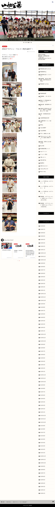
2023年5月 (42, 358)
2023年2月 (42, 368)
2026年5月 (42, 236)
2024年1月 (42, 330)
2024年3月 (42, 324)
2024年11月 (43, 297)
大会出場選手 (43, 127)
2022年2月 (42, 408)
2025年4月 (42, 280)
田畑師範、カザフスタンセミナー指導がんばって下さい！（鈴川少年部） (46, 198)
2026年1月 (42, 249)
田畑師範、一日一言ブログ (45, 97)
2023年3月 (42, 364)
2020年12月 (43, 456)
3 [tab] (26, 42)
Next (53, 26)
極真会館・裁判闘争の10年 (45, 105)
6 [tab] (31, 42)
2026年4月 (42, 239)
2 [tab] (25, 42)
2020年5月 (42, 479)
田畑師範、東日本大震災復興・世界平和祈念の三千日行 (45, 80)
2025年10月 (43, 259)
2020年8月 (42, 469)
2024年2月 (42, 327)
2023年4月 (42, 361)
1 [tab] (23, 42)
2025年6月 (42, 273)
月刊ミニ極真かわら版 (45, 133)
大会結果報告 (43, 130)
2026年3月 (42, 242)
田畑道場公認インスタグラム (45, 75)
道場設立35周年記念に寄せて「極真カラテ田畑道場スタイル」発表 (45, 109)
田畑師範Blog (43, 71)
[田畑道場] (11, 8)
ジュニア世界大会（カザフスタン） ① (46, 192)
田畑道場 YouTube (44, 83)
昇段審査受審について (45, 148)
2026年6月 (42, 232)
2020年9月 (42, 466)
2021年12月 (43, 415)
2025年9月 (42, 263)
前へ (2, 26)
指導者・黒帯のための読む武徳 (45, 142)
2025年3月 (42, 283)
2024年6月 (42, 314)
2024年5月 (42, 317)
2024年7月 (42, 310)
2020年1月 (42, 493)
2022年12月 (43, 374)
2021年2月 (42, 449)
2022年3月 (42, 405)
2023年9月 (42, 344)
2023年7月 (42, 351)
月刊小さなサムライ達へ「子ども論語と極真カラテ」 (45, 137)
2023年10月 (43, 341)
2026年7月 (42, 229)
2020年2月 (42, 489)
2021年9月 (42, 425)
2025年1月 (42, 290)
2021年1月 (42, 452)
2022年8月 (42, 388)
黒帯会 (41, 124)
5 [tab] (29, 42)
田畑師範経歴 (43, 93)
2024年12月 (43, 293)
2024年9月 (42, 303)
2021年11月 (43, 418)
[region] (27, 26)
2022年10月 (43, 381)
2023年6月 (42, 354)
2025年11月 (43, 256)
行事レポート (43, 157)
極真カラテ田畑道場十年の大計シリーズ (45, 101)
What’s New (43, 171)
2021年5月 (42, 439)
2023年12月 (43, 334)
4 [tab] (28, 42)
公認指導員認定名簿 (44, 117)
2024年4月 (42, 320)
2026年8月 (42, 226)
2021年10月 (43, 422)
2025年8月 (42, 266)
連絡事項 (42, 163)
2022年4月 (42, 401)
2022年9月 (42, 385)
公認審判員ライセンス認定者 (45, 121)
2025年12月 (43, 253)
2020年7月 (42, 473)
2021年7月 (42, 432)
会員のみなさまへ (44, 165)
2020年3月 (42, 486)
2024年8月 (42, 307)
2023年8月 (42, 347)
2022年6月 (42, 395)
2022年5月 (42, 398)
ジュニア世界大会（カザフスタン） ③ (46, 182)
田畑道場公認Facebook (45, 68)
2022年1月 (42, 412)
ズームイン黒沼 (43, 154)
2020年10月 (43, 462)
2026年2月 (42, 246)
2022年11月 (43, 378)
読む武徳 (42, 145)
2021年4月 (42, 442)
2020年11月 (43, 459)
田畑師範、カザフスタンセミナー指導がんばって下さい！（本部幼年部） (46, 205)
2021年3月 (42, 445)
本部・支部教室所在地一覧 (45, 114)
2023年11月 (43, 337)
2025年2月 (42, 286)
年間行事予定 (43, 160)
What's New (5, 46)
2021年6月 (42, 435)
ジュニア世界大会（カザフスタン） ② (46, 187)
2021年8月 (42, 429)
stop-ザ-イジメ (43, 151)
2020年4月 (42, 483)
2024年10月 (43, 300)
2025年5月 (42, 276)
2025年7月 (42, 269)
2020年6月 (42, 476)
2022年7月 (42, 391)
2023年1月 (42, 371)
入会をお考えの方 (44, 168)
